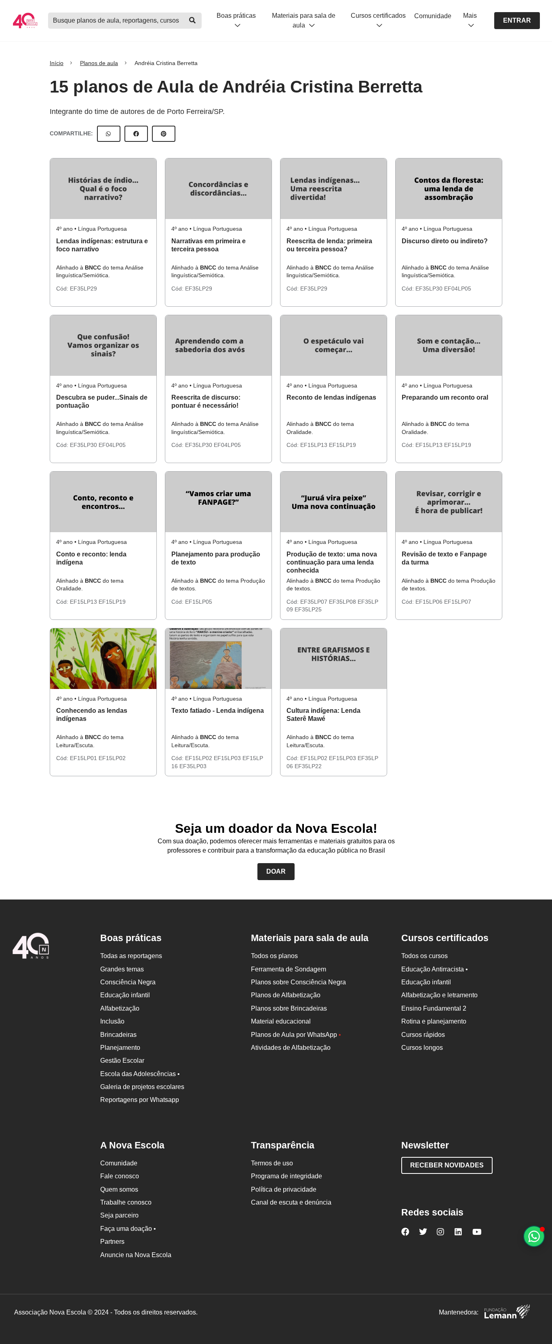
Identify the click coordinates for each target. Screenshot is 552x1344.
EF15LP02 (112, 758)
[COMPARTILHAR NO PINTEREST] (163, 134)
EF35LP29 (83, 288)
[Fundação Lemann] (507, 1312)
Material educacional (281, 1021)
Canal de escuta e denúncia (291, 1202)
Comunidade (432, 16)
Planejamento (120, 1047)
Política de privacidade (283, 1189)
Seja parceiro (119, 1215)
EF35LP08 (343, 601)
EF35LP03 (192, 766)
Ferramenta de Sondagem (288, 969)
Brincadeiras (118, 1034)
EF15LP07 (457, 601)
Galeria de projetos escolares (142, 1086)
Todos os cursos (424, 955)
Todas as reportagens (131, 955)
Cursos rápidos (423, 1034)
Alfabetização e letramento (439, 995)
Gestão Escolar (122, 1060)
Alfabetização (119, 1008)
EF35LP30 (429, 288)
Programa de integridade (286, 1176)
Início (56, 63)
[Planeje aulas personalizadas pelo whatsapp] (534, 1236)
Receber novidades (447, 1165)
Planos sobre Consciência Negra (298, 982)
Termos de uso (272, 1163)
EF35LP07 (314, 601)
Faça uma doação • (128, 1228)
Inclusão (112, 1021)
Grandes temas (122, 969)
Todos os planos (274, 955)
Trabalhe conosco (126, 1202)
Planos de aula (99, 63)
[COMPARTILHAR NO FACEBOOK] (136, 134)
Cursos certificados (378, 15)
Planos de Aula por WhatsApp (296, 1034)
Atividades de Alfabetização (291, 1047)
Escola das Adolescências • (140, 1073)
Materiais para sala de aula (303, 20)
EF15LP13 (314, 445)
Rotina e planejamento (433, 1021)
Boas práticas (236, 15)
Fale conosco (119, 1176)
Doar (276, 871)
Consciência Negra (128, 982)
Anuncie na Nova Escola (135, 1254)
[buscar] (192, 21)
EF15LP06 (429, 601)
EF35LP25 (308, 609)
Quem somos (119, 1189)
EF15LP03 (228, 758)
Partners (112, 1241)
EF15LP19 (342, 445)
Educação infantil (125, 995)
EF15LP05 (198, 601)
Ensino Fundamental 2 (433, 1008)
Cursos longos (422, 1047)
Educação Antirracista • (434, 969)
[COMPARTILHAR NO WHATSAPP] (108, 134)
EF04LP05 (457, 288)
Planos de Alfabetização (285, 995)
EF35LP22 (308, 766)
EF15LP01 (84, 758)
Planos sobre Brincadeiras (289, 1008)
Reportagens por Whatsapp (139, 1099)
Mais (470, 15)
